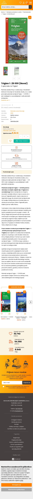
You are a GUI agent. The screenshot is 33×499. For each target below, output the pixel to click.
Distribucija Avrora (17, 422)
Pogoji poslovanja (16, 440)
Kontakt (16, 424)
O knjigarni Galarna (16, 420)
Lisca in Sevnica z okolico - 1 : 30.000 (24, 317)
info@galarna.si (18, 411)
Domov (3, 12)
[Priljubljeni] (20, 3)
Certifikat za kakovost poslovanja (16, 429)
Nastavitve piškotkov (16, 489)
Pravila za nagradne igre (16, 447)
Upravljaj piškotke (16, 449)
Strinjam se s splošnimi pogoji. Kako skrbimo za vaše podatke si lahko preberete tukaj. (17, 387)
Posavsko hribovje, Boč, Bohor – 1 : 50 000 (9, 317)
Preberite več (5, 100)
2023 (11, 113)
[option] (5, 71)
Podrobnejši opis (8, 172)
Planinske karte (27, 12)
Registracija (16, 438)
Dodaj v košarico (23, 141)
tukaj (21, 480)
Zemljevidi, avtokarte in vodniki (14, 12)
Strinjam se (16, 485)
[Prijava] (24, 2)
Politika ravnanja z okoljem (16, 426)
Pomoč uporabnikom (16, 444)
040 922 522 (19, 408)
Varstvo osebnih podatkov (16, 442)
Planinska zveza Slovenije (17, 111)
